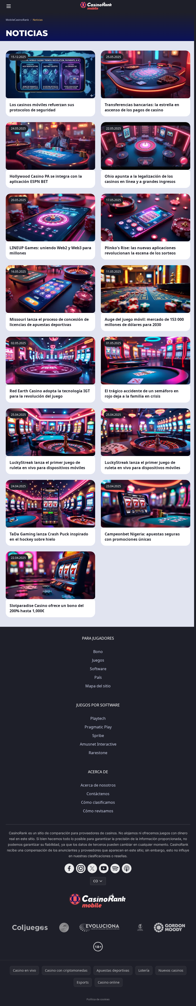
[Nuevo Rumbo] (140, 927)
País (98, 677)
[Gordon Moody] (169, 927)
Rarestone (98, 752)
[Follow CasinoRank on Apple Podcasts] (126, 868)
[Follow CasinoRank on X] (92, 868)
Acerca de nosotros (98, 785)
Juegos (98, 660)
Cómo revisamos (98, 811)
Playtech (98, 718)
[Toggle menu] (8, 6)
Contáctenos (98, 793)
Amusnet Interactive (98, 744)
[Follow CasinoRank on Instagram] (81, 868)
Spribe (98, 735)
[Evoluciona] (102, 927)
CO (95, 881)
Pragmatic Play (98, 727)
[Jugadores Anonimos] (64, 927)
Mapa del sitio (98, 686)
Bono (98, 651)
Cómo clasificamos (98, 802)
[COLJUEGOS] (30, 927)
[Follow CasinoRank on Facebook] (69, 868)
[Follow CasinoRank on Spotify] (115, 868)
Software (98, 668)
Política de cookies (98, 999)
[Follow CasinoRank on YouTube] (104, 868)
